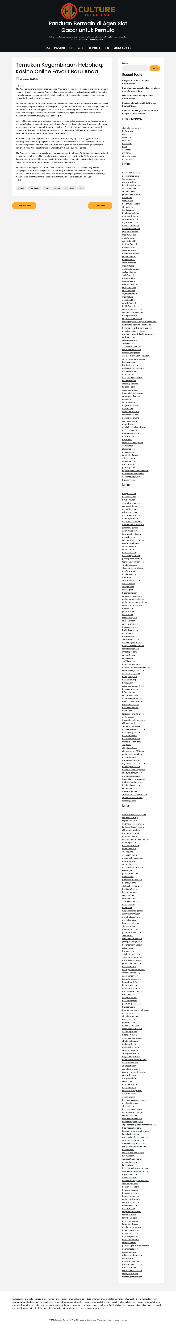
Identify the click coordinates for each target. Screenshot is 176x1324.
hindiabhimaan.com (131, 785)
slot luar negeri (116, 1299)
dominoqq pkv (38, 1299)
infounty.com (128, 374)
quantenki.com (128, 1096)
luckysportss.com (130, 1233)
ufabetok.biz (127, 296)
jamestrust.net (128, 611)
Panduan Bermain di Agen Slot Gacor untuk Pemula (88, 26)
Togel (107, 47)
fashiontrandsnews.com (132, 312)
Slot (71, 47)
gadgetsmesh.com (130, 975)
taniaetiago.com (129, 461)
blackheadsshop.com (131, 1127)
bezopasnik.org (129, 679)
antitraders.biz (128, 337)
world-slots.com (129, 864)
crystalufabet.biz (129, 293)
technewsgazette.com (131, 642)
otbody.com (127, 608)
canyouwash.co (129, 182)
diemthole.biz (128, 633)
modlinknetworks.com (132, 1227)
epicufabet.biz (128, 290)
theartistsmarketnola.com (133, 720)
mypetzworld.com (130, 371)
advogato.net (128, 586)
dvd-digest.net (128, 717)
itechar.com (127, 197)
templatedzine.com (130, 411)
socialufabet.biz (129, 272)
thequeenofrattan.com (132, 1028)
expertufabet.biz (129, 241)
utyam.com (127, 439)
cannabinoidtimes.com (132, 938)
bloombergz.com (129, 592)
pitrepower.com (129, 757)
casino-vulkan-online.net (133, 754)
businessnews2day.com (132, 1109)
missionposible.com (131, 766)
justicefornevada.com (131, 979)
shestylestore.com (130, 1273)
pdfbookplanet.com (131, 1022)
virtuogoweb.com (130, 219)
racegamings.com (129, 1252)
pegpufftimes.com (130, 509)
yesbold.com (127, 200)
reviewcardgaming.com (132, 1121)
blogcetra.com (128, 1007)
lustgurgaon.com (129, 892)
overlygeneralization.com (133, 969)
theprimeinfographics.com (133, 1143)
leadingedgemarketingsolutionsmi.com (139, 321)
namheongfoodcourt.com (133, 729)
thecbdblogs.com (129, 791)
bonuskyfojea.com (130, 1190)
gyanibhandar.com (130, 231)
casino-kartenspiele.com (133, 599)
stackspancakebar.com (132, 726)
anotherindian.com (130, 455)
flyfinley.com (127, 876)
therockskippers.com (131, 741)
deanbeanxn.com (129, 854)
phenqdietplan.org (130, 417)
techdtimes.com (129, 188)
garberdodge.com (130, 527)
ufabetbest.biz (128, 278)
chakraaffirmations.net (132, 886)
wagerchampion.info (131, 1056)
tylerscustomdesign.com (133, 540)
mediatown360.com (131, 760)
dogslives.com (128, 1019)
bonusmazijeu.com (130, 1186)
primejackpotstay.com (132, 1255)
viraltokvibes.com (130, 565)
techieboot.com (129, 191)
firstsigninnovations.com (133, 524)
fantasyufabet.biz (130, 244)
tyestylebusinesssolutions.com (135, 1171)
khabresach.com (129, 788)
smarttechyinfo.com (131, 913)
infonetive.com (128, 692)
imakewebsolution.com (132, 867)
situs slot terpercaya (64, 1302)
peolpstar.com (128, 537)
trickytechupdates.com (132, 782)
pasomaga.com (128, 467)
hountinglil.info (129, 882)
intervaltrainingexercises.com (135, 1168)
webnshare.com (129, 966)
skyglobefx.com (129, 1065)
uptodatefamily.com (131, 433)
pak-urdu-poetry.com (131, 1003)
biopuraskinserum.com (132, 698)
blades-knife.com (129, 1034)
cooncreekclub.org (130, 506)
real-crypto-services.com (133, 368)
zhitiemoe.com (128, 448)
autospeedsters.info (131, 1053)
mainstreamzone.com (131, 960)
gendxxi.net (127, 1081)
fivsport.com (127, 408)
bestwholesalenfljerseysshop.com (137, 328)
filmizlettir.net (128, 499)
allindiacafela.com (130, 748)
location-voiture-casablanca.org (136, 1131)
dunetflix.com (128, 424)
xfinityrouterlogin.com (132, 772)
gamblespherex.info (131, 1069)
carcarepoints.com (130, 390)
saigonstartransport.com (133, 686)
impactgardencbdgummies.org (135, 470)
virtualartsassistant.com (133, 1140)
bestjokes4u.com (129, 889)
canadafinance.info (130, 704)
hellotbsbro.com (129, 985)
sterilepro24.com (129, 1115)
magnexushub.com (130, 216)
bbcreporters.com (130, 315)
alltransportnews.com (132, 309)
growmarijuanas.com (131, 963)
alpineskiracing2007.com (133, 751)
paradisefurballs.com (131, 932)
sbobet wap (39, 1305)
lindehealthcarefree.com (133, 827)
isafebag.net (127, 589)
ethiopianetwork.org (131, 972)
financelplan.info (129, 842)
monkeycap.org (129, 574)
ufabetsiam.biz (128, 247)
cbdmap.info (127, 851)
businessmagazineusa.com (134, 1100)
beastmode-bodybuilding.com (135, 839)
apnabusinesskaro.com (132, 797)
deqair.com (127, 399)
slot (81, 188)
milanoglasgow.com (131, 732)
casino (57, 188)
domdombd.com (129, 1205)
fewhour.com (128, 951)
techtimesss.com (129, 546)
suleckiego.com (129, 800)
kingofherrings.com (130, 648)
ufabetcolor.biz (128, 259)
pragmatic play (18, 1302)
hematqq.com (79, 1305)
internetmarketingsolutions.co (135, 1010)
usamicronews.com (130, 1239)
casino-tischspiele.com (132, 605)
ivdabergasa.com (129, 362)
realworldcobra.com (131, 1047)
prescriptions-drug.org (132, 558)
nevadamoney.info (130, 707)
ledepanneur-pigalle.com (133, 713)
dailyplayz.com (128, 1208)
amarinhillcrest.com (131, 580)
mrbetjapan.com (129, 651)
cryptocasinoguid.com (132, 318)
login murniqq (106, 1305)
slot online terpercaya (131, 128)
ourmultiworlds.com (131, 503)
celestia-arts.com (129, 512)
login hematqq (119, 1305)
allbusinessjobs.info (131, 830)
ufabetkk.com (128, 636)
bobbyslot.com (128, 898)
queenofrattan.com (130, 1025)
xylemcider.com (129, 458)
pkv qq (28, 1299)
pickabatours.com (130, 836)
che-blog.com (128, 870)
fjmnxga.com (127, 682)
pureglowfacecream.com (133, 645)
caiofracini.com (129, 994)
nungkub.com (128, 452)
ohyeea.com (127, 445)
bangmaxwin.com (130, 689)
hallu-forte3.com (129, 735)
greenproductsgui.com (132, 941)
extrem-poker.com (130, 383)
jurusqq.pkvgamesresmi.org (91, 1308)
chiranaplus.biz (129, 723)
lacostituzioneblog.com (132, 442)
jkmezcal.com (128, 1165)
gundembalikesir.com (131, 194)
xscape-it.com (128, 343)
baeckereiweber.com (131, 172)
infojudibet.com (129, 848)
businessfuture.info (130, 845)
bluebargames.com (130, 518)
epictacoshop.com (130, 695)
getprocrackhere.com (131, 1211)
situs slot (153, 1299)
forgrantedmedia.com (131, 534)
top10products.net (130, 833)
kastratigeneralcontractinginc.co (136, 324)
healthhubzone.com (131, 203)
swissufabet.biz (129, 250)
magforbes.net (128, 571)
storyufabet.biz (129, 287)
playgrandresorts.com (132, 1264)
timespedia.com (129, 627)
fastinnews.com (129, 1214)
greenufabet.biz (129, 256)
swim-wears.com (129, 530)
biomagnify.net (128, 480)
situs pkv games (129, 156)
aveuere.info (127, 935)
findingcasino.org (129, 1044)
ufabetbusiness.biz (130, 253)
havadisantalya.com (131, 185)
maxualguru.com (129, 920)
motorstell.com (129, 552)
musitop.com (128, 436)
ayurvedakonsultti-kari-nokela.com (137, 334)
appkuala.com (128, 658)
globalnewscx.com (130, 1016)
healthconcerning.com (132, 944)
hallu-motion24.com (131, 738)
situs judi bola (131, 1299)
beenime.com (128, 1149)
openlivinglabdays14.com (133, 331)
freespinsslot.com (130, 929)
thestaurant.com (129, 1177)
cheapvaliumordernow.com (134, 1146)
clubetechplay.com (130, 1202)
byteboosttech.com (130, 213)
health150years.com (131, 555)
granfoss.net (127, 744)
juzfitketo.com (128, 464)
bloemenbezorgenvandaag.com (136, 667)
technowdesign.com (131, 352)
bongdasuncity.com (130, 923)
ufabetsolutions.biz (130, 269)
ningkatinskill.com (130, 405)
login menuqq (92, 1305)
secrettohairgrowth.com (133, 670)
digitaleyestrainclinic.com (133, 763)
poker (124, 134)
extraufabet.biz (129, 262)
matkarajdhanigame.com (133, 858)
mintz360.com (128, 904)
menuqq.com (17, 1299)
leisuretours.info (129, 982)
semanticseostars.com (132, 957)
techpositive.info (129, 997)
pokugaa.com (128, 1258)
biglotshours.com (130, 222)
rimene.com (127, 710)
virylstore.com (128, 549)
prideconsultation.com (132, 879)
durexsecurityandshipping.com (136, 355)
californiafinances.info (132, 701)
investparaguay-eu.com (132, 377)
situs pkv (126, 140)
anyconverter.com (130, 624)
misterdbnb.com (129, 1162)
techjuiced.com (129, 210)
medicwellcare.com (130, 1103)
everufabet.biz (128, 300)
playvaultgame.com (130, 1261)
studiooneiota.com (130, 1041)
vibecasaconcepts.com (132, 1090)
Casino (81, 47)
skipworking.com (129, 617)
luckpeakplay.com (130, 1236)
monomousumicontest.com (134, 1059)
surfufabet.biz (128, 275)
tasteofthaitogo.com (131, 673)
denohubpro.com (129, 1031)
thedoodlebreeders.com (132, 393)
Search (125, 63)
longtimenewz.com (130, 1230)
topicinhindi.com (129, 820)
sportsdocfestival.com (132, 1270)
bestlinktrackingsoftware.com (135, 1180)
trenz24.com (127, 614)
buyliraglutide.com (130, 225)
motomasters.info (130, 1084)
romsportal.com (129, 1267)
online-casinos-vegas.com (133, 769)
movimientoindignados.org (134, 427)
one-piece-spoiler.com (132, 1038)
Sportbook (94, 47)
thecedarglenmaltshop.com (134, 814)
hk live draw (127, 131)
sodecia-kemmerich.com (133, 1152)
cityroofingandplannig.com (134, 359)
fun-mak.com (128, 1155)
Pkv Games (59, 47)
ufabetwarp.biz (129, 234)
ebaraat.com (127, 207)
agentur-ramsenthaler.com (134, 1072)
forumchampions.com (131, 515)
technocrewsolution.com (133, 561)
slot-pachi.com (128, 926)
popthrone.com (129, 861)
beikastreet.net (129, 496)
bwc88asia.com (129, 380)
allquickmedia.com (130, 639)
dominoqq (126, 137)
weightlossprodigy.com (132, 910)
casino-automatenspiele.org (134, 602)
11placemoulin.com (131, 901)
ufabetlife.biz (128, 265)
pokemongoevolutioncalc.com (135, 1245)
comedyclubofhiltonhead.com (135, 1137)
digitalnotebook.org (131, 917)
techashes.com (128, 179)
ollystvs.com (127, 1013)
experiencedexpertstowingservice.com (139, 1124)
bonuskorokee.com (130, 1193)
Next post (100, 205)
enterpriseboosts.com (132, 596)
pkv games (69, 188)
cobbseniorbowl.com (131, 349)
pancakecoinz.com (130, 873)
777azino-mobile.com (131, 346)
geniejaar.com (128, 895)
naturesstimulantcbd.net (133, 473)
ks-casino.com (128, 386)
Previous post (24, 205)
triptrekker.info (129, 1078)
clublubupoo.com (130, 1183)
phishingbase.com (130, 1248)
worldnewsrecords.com (132, 1112)
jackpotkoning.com (130, 1224)
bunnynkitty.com (129, 676)
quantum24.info (129, 1093)
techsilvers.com (129, 402)
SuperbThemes (121, 1320)
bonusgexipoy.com (130, 1196)
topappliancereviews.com (133, 779)
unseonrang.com (129, 1000)
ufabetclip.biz (128, 238)
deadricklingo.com (130, 1062)
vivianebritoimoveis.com (133, 568)
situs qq (64, 1299)
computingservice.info (132, 991)
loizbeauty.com (129, 620)
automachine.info (130, 1050)
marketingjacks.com (131, 776)
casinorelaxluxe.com (131, 1199)
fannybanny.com (129, 1217)
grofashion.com (129, 1242)
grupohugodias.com (131, 396)
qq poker (142, 1305)
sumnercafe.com (129, 421)
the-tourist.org (128, 583)
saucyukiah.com (129, 493)
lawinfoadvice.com (130, 414)
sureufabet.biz (128, 281)
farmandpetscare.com (131, 988)
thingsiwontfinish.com (132, 1276)
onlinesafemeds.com (131, 228)
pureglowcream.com (131, 664)
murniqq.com (65, 1305)
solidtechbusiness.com (132, 1118)
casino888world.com (131, 1159)
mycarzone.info (129, 1087)
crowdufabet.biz (129, 303)
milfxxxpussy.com (130, 430)
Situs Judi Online (122, 47)
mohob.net (127, 907)
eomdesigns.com (129, 1075)
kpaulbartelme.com (130, 1134)
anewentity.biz (128, 655)
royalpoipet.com (129, 1174)
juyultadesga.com (130, 365)
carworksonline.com (131, 543)
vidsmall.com (128, 1106)
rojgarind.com (128, 948)
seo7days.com (128, 661)
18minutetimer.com (131, 954)
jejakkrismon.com (130, 630)
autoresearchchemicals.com (134, 794)
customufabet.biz (130, 284)
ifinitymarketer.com (131, 1221)
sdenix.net (126, 577)
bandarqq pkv (52, 1305)
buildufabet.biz (129, 306)
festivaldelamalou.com (132, 521)
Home (47, 47)
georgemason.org (130, 817)
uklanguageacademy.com (133, 823)
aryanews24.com (129, 340)
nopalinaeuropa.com (131, 476)
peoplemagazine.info (131, 175)
